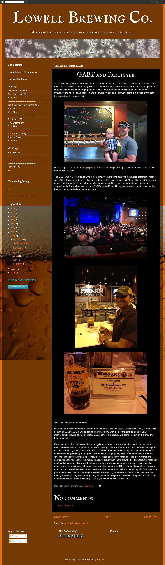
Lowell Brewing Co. (82, 18)
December (18, 239)
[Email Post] (100, 486)
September (18, 248)
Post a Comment (65, 505)
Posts (14, 536)
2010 (13, 273)
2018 (13, 216)
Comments (16, 541)
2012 (13, 236)
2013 (13, 232)
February (17, 264)
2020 (13, 208)
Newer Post (61, 516)
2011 (13, 269)
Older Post (150, 516)
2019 (13, 212)
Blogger (100, 560)
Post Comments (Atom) (77, 523)
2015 (13, 224)
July (15, 252)
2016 (13, 220)
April (15, 260)
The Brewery (15, 64)
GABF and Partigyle (22, 243)
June (15, 256)
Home (106, 516)
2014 (13, 228)
